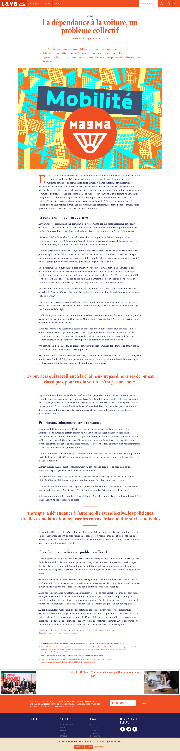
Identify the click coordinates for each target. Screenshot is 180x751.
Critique (63, 736)
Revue (47, 3)
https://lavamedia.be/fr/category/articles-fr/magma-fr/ (59, 633)
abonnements (148, 3)
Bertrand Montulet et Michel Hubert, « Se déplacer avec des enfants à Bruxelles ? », (69, 647)
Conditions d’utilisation (95, 734)
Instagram (134, 729)
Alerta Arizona (66, 725)
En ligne (34, 3)
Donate (143, 703)
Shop (57, 3)
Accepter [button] (79, 747)
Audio (62, 733)
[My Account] (161, 3)
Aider (92, 725)
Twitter (128, 729)
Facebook (122, 729)
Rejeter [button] (89, 747)
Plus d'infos (99, 747)
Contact (93, 730)
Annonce (63, 728)
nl (176, 3)
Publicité (94, 728)
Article (63, 730)
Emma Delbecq (80, 38)
